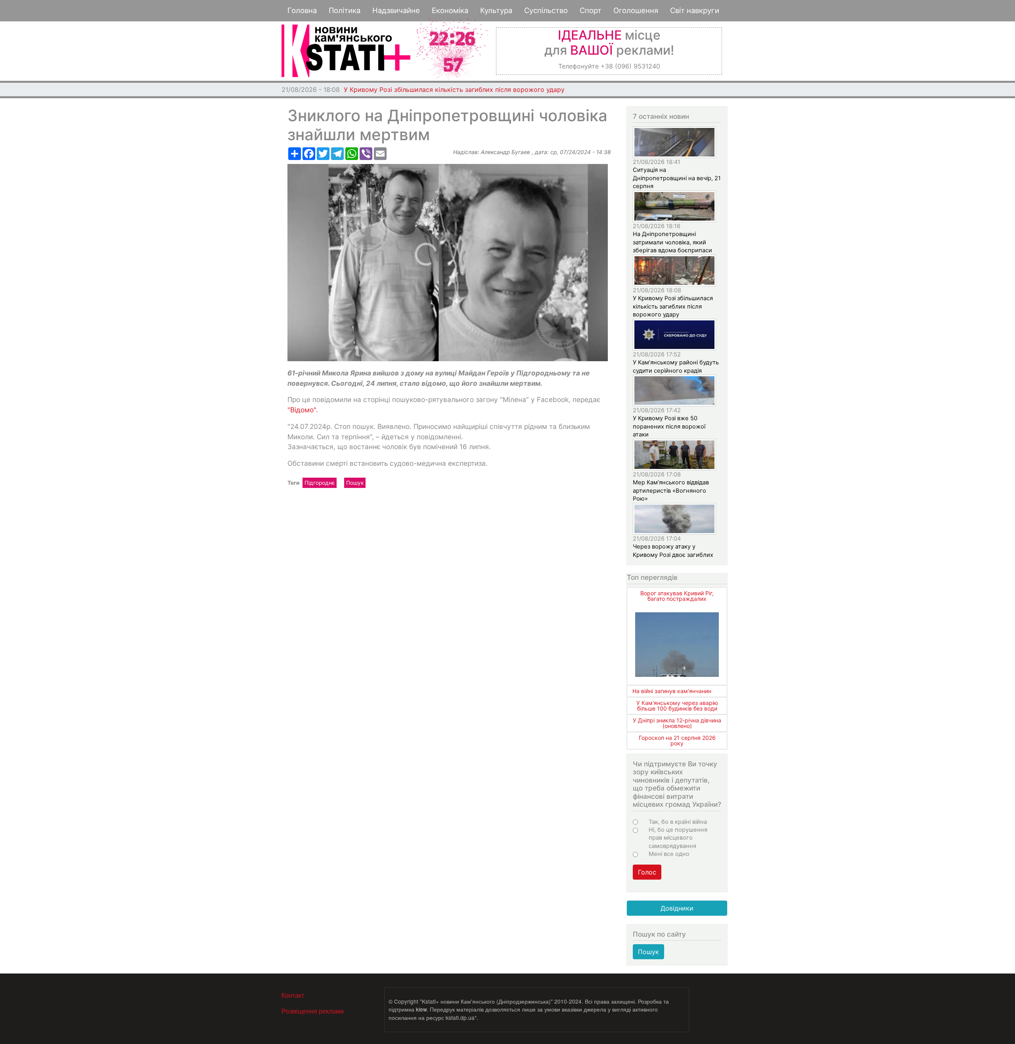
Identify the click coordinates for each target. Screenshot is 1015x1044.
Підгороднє (319, 483)
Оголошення (635, 10)
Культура (496, 10)
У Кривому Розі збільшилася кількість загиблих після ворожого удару (454, 89)
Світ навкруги (694, 10)
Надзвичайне (396, 10)
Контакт (293, 995)
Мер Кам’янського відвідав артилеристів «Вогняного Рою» (671, 490)
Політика (344, 10)
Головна (302, 10)
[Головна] (346, 51)
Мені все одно (669, 853)
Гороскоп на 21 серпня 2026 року (677, 740)
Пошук (355, 483)
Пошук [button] (648, 952)
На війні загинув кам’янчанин (671, 691)
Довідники (677, 908)
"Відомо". (302, 410)
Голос (647, 872)
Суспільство (546, 10)
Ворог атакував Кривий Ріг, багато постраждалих (677, 596)
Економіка (450, 10)
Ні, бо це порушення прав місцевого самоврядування (678, 838)
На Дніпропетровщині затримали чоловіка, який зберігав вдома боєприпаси (672, 242)
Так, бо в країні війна (678, 821)
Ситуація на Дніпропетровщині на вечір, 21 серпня (677, 178)
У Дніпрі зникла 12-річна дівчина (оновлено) (677, 723)
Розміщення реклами (313, 1010)
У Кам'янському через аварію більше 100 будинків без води (677, 705)
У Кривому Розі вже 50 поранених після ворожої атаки (669, 426)
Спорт (590, 10)
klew (421, 1009)
